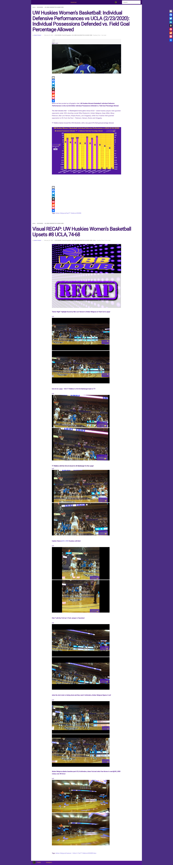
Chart (67, 213)
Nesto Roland (37, 35)
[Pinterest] (86, 92)
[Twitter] (86, 83)
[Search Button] (140, 2)
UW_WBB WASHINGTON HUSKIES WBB (54, 7)
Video (94, 240)
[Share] (86, 100)
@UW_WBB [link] (65, 541)
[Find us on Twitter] (116, 2)
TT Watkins (72, 213)
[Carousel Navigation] (86, 40)
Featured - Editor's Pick (73, 853)
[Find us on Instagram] (118, 2)
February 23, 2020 (48, 240)
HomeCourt (73, 2)
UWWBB (78, 213)
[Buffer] (86, 89)
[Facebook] (86, 80)
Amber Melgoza (61, 213)
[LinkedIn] (86, 86)
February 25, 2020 (48, 35)
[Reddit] (86, 95)
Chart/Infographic (66, 35)
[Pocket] (86, 97)
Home (33, 7)
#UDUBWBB (40, 7)
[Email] (86, 77)
